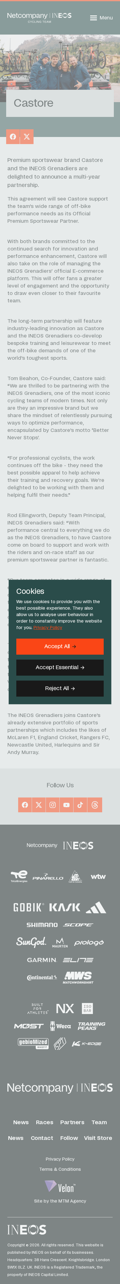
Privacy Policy (48, 628)
